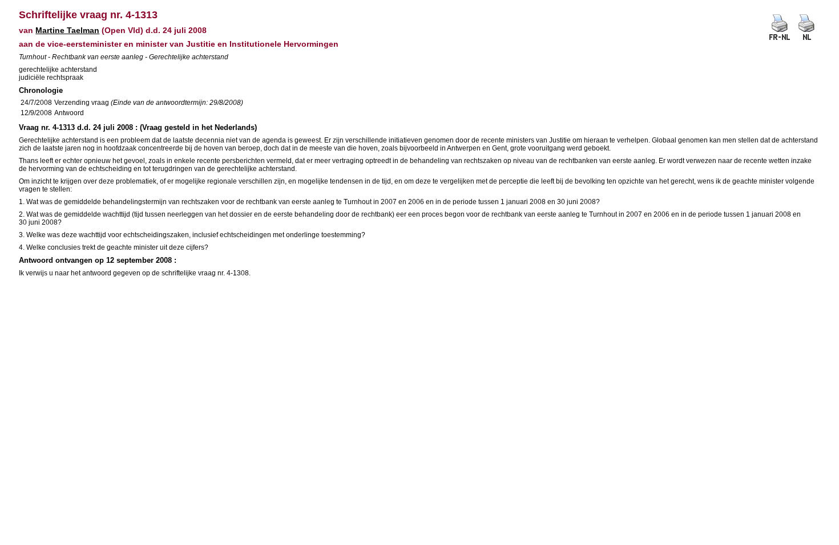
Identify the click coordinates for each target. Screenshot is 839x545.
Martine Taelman (67, 30)
